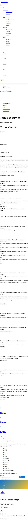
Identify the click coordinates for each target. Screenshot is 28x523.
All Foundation (9, 12)
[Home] (0, 408)
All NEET (8, 39)
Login (3, 431)
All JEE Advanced (10, 19)
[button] (4, 518)
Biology (7, 41)
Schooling (8, 15)
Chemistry (8, 21)
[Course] (0, 417)
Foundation (5, 10)
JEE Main (5, 27)
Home (4, 86)
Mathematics (8, 23)
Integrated (8, 14)
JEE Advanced (6, 17)
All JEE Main (9, 29)
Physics (7, 25)
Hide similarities (8, 439)
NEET (4, 37)
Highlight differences (9, 441)
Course (3, 422)
